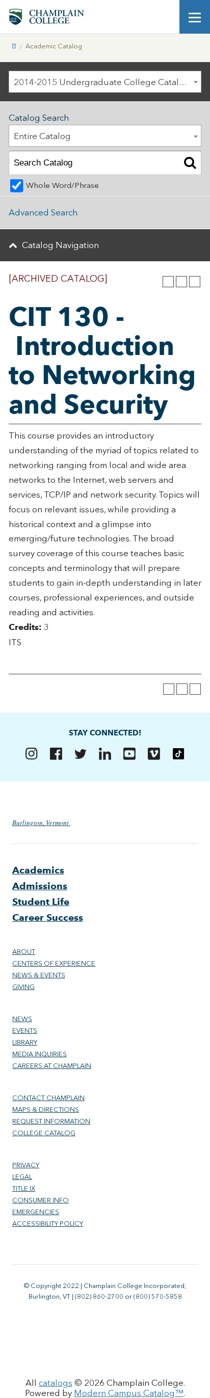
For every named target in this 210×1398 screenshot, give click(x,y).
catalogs (55, 1383)
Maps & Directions (45, 1109)
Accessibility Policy (47, 1223)
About (23, 951)
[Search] (189, 163)
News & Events (38, 975)
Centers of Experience (53, 963)
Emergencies (35, 1212)
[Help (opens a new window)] (194, 281)
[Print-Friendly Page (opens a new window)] (181, 281)
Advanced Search (43, 212)
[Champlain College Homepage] (46, 17)
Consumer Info (40, 1200)
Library (24, 1042)
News (22, 1019)
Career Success (47, 917)
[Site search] (164, 17)
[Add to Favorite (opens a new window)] (168, 281)
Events (24, 1030)
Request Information (51, 1121)
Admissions (39, 886)
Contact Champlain (48, 1098)
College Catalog (43, 1133)
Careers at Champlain (51, 1066)
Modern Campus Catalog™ (128, 1393)
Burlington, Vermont (41, 822)
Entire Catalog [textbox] (42, 136)
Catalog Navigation (60, 245)
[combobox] (105, 82)
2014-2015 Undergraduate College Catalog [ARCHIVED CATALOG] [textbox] (107, 82)
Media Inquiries (39, 1054)
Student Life (40, 902)
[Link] (14, 46)
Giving (23, 987)
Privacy (25, 1165)
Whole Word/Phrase (62, 185)
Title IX (23, 1188)
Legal (22, 1177)
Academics (38, 870)
